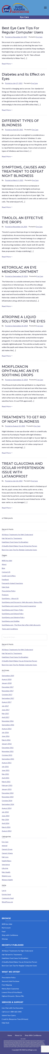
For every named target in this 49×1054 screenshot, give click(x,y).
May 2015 (5, 774)
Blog (3, 568)
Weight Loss (6, 876)
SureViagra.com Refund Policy (12, 613)
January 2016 (7, 744)
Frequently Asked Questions (12, 583)
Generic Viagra (7, 853)
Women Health (7, 880)
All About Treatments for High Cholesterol (17, 534)
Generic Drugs (7, 849)
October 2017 (7, 694)
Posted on (16, 37)
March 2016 (6, 740)
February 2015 (7, 785)
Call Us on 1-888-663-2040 (11, 1012)
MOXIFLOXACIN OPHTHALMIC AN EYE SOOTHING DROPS (20, 371)
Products (5, 595)
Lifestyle (5, 868)
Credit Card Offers (9, 576)
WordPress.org (7, 902)
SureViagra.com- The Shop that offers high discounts (21, 625)
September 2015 (8, 759)
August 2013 (6, 831)
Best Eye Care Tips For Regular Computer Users (19, 550)
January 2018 (7, 683)
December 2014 (7, 793)
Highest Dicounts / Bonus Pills (13, 996)
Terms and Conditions (10, 629)
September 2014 (8, 804)
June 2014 (5, 816)
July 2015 (5, 766)
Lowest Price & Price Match (12, 992)
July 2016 (5, 732)
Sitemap (5, 939)
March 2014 (6, 827)
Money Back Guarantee (10, 989)
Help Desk (5, 587)
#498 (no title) (7, 560)
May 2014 (5, 819)
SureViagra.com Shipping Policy (13, 617)
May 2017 (5, 713)
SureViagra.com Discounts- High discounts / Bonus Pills (22, 602)
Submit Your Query (9, 1015)
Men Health (6, 872)
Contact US (6, 572)
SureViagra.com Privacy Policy (12, 610)
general (4, 845)
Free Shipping (7, 985)
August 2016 (6, 729)
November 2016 (7, 721)
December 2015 (7, 747)
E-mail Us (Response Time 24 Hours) (15, 1019)
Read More (6, 64)
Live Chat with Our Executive (12, 1008)
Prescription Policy (8, 591)
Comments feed (8, 898)
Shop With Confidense (33, 1035)
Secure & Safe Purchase (10, 981)
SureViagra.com (31, 1050)
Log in (4, 890)
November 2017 (7, 691)
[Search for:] (24, 637)
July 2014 (5, 812)
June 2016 (5, 736)
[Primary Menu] (45, 8)
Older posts (8, 518)
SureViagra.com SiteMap (11, 621)
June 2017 (5, 710)
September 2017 (8, 698)
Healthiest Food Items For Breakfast (15, 542)
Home (10, 1035)
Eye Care (39, 37)
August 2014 (6, 808)
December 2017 (7, 687)
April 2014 (5, 823)
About (4, 564)
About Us (18, 1035)
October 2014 (7, 800)
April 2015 (5, 778)
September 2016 (8, 725)
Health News (6, 861)
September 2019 (8, 675)
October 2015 (7, 755)
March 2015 (6, 781)
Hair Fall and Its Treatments (12, 538)
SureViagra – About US (10, 598)
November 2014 (7, 797)
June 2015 (5, 770)
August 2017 (6, 702)
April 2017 (5, 717)
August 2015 (6, 763)
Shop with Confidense (10, 935)
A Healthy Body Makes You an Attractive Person (19, 546)
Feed (3, 931)
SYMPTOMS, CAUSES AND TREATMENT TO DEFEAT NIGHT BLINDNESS (24, 171)
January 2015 (7, 789)
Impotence (6, 864)
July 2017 (5, 706)
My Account (6, 928)
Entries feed (6, 894)
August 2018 (6, 679)
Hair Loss (5, 857)
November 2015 (7, 751)
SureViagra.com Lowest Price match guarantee (19, 606)
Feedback (5, 579)
